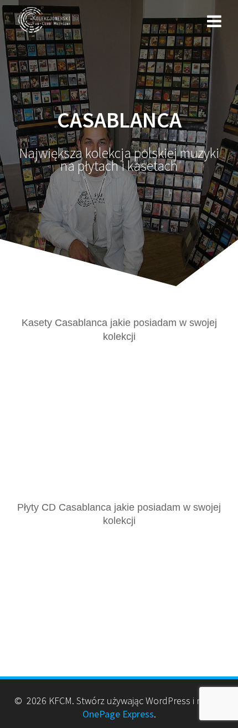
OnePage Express (118, 713)
